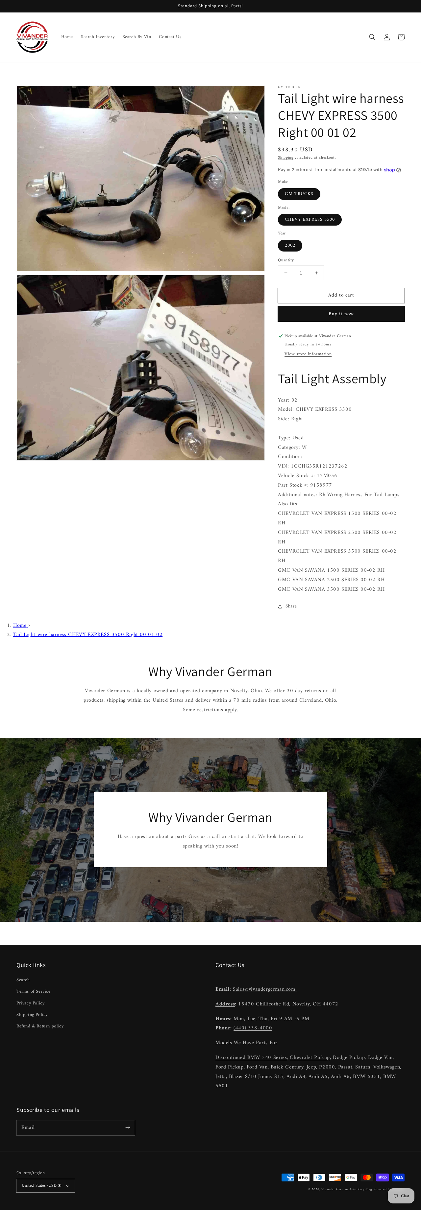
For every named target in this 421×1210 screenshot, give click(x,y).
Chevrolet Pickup (310, 1057)
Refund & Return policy (39, 1026)
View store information (308, 354)
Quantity (286, 260)
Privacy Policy (30, 1003)
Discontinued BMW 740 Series (251, 1057)
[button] (372, 37)
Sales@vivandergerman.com (265, 989)
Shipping (285, 157)
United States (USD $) (41, 1185)
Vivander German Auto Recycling (346, 1189)
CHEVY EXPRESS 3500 (310, 219)
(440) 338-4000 (253, 1028)
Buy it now (341, 314)
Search (23, 980)
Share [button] (291, 606)
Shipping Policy (32, 1015)
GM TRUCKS (299, 194)
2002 (290, 245)
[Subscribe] (127, 1127)
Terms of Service (33, 991)
